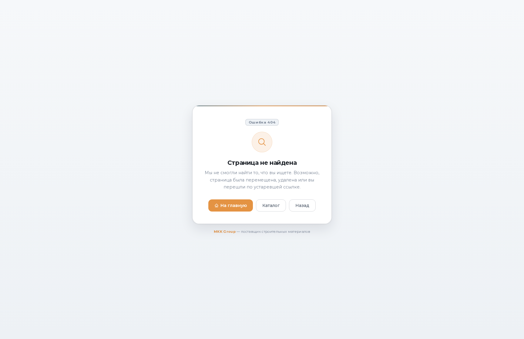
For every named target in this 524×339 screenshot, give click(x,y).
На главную (233, 205)
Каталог (271, 205)
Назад (302, 205)
